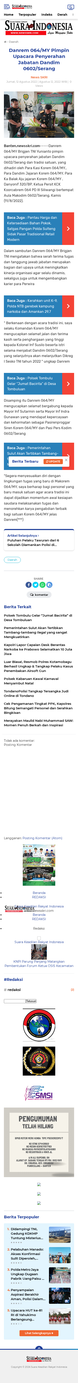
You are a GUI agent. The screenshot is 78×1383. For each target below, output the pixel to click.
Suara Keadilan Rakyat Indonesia (39, 906)
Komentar (41, 594)
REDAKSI (39, 897)
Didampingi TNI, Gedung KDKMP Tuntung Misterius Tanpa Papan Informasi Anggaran (27, 1233)
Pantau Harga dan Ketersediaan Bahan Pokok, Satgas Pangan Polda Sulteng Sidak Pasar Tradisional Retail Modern (32, 229)
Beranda (39, 893)
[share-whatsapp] (42, 585)
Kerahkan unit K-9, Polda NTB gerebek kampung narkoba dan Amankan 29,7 (32, 306)
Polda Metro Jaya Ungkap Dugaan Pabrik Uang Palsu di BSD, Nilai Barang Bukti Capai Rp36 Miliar (28, 1274)
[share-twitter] (35, 585)
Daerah (12, 559)
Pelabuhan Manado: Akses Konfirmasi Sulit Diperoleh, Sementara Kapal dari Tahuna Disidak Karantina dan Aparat (27, 1254)
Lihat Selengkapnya (38, 1333)
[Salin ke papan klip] (49, 585)
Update (54, 461)
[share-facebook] (29, 585)
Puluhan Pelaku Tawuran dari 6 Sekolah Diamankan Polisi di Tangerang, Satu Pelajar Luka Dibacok (38, 542)
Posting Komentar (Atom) (42, 838)
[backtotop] (39, 1350)
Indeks (46, 15)
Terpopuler (27, 15)
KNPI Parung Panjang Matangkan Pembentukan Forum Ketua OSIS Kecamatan (39, 964)
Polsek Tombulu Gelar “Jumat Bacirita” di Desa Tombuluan (31, 383)
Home (8, 15)
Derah (62, 15)
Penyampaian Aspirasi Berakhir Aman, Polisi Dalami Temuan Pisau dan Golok (27, 1294)
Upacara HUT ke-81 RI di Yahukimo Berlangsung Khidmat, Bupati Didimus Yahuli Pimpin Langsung (26, 1315)
